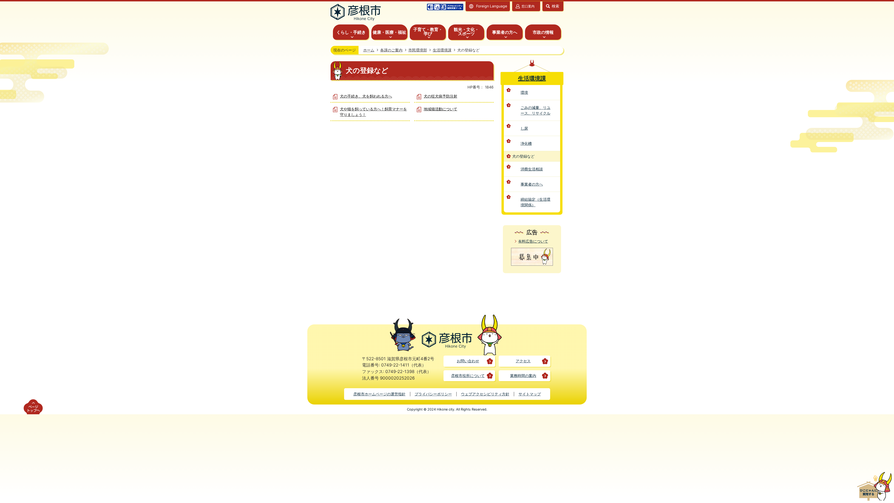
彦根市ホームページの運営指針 (379, 394)
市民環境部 (417, 50)
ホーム (368, 50)
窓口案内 (528, 6)
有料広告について (533, 241)
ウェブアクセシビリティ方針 (485, 394)
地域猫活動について (440, 109)
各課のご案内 (391, 50)
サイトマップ (529, 394)
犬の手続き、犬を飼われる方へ (366, 96)
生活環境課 (442, 50)
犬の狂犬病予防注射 (440, 96)
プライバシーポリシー (433, 394)
